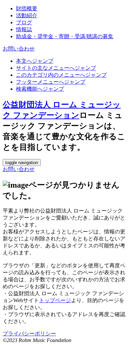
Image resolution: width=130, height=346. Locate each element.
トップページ (55, 300)
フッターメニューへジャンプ (50, 82)
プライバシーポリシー (29, 333)
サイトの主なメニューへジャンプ (56, 68)
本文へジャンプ (34, 61)
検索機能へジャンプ (40, 89)
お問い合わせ (19, 48)
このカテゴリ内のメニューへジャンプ (61, 75)
